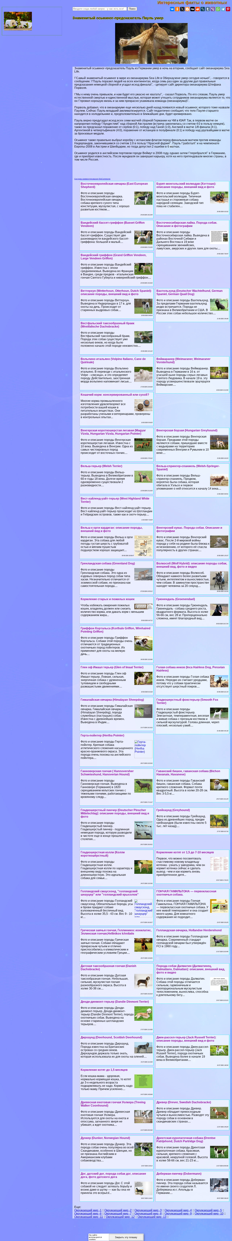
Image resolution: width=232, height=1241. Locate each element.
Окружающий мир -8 (148, 1213)
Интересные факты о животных (194, 2)
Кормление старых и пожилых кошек (107, 599)
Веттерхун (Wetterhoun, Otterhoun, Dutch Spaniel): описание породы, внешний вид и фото (116, 292)
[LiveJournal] (202, 9)
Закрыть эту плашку (126, 1237)
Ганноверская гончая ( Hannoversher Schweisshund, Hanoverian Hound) (107, 773)
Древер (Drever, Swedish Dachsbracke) (183, 1102)
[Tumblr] (208, 9)
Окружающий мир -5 (208, 1210)
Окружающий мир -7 (118, 1213)
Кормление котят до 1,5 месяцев (104, 1069)
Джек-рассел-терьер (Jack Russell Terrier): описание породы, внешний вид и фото (186, 1039)
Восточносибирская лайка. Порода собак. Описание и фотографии (186, 224)
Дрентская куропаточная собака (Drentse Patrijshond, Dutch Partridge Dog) (186, 1139)
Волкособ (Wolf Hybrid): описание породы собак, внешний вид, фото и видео (191, 565)
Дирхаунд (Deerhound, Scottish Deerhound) (111, 1037)
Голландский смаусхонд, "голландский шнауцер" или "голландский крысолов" (110, 893)
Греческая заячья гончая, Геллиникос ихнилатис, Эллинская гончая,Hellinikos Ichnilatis (116, 932)
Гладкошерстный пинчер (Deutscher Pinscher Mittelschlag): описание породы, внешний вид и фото (115, 813)
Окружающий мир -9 (178, 1213)
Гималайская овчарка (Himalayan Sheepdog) (112, 699)
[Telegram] (223, 9)
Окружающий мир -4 (178, 1210)
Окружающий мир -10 (209, 1213)
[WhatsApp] (218, 9)
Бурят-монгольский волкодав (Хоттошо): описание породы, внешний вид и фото (186, 185)
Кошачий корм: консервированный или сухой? (115, 394)
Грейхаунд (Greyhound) (173, 810)
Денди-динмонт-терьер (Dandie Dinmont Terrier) (115, 1001)
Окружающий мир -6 (88, 1213)
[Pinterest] (228, 9)
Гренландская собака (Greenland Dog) (108, 563)
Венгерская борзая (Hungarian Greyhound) (186, 430)
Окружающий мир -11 (88, 1216)
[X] (182, 9)
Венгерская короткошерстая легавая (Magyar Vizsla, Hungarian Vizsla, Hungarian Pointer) (113, 432)
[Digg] (192, 9)
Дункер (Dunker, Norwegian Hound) (105, 1138)
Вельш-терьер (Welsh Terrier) (101, 466)
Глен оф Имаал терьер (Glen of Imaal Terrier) (112, 667)
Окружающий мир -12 (120, 1216)
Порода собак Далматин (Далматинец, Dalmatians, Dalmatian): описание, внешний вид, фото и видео (190, 969)
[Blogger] (187, 9)
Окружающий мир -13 (152, 1216)
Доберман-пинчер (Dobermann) (178, 1173)
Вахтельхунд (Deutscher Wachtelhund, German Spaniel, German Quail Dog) (189, 292)
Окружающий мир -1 (88, 1210)
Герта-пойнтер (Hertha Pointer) (102, 735)
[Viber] (213, 9)
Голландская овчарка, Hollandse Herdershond (189, 930)
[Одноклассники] (177, 9)
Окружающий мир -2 (118, 1210)
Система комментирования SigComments (92, 179)
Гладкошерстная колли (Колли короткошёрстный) (103, 854)
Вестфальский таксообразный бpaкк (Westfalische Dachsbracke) (107, 325)
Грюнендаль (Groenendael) (175, 599)
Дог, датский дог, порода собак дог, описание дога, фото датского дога (113, 1175)
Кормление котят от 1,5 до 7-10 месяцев (185, 852)
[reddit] (197, 9)
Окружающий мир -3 (148, 1210)
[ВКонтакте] (172, 9)
